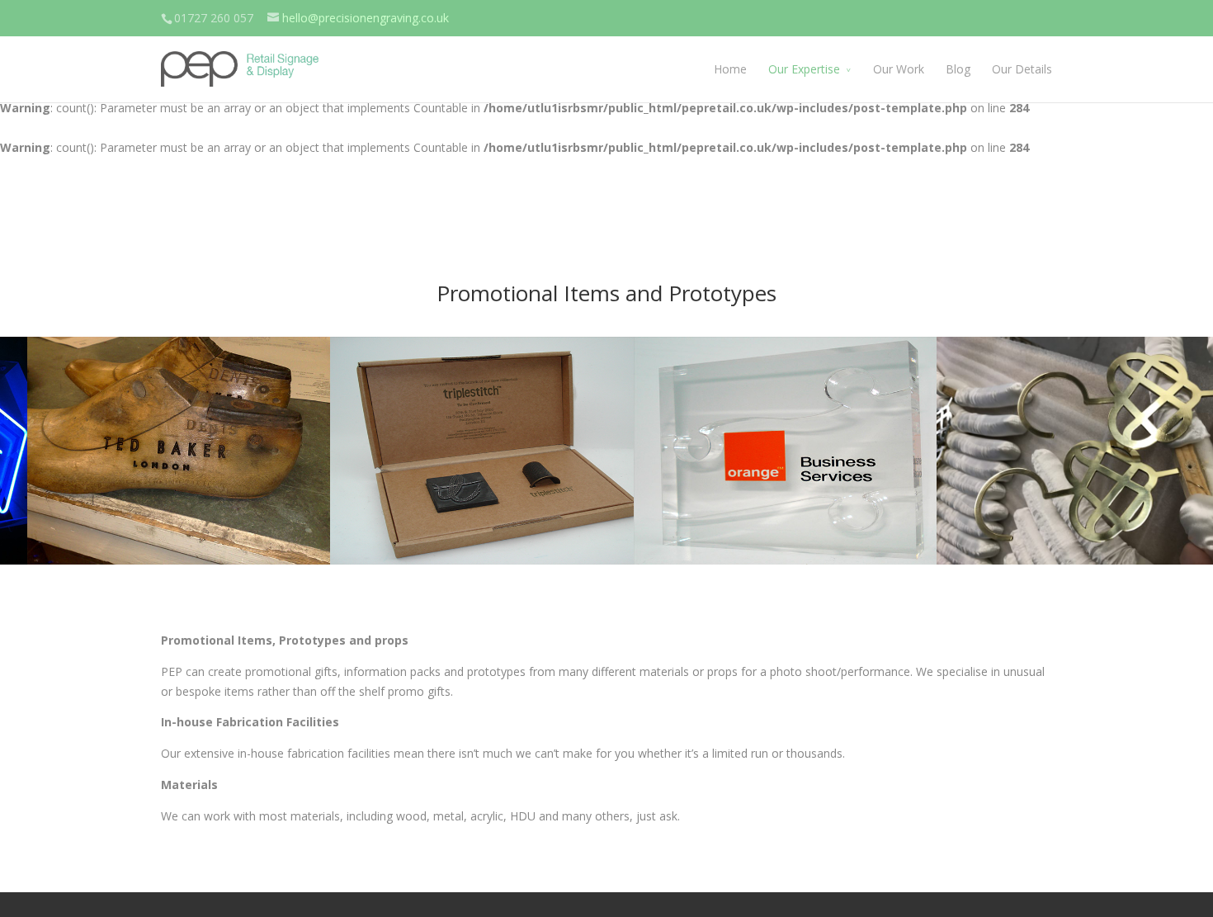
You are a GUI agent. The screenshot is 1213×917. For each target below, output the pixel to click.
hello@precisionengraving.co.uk (365, 18)
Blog (958, 69)
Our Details (1022, 69)
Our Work (898, 69)
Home (730, 69)
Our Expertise (804, 69)
